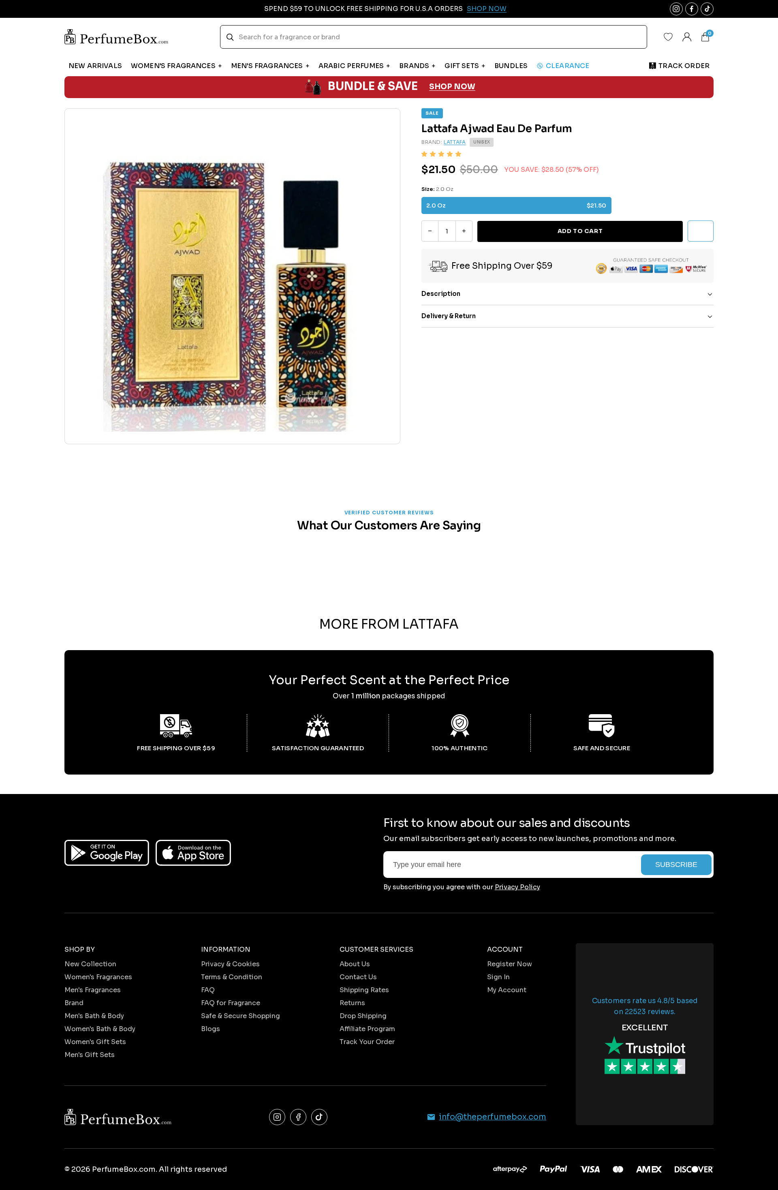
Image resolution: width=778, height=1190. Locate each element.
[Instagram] (277, 1117)
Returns (352, 1003)
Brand (73, 1003)
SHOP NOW (452, 86)
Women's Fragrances (98, 977)
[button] (441, 154)
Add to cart (580, 231)
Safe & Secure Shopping (240, 1016)
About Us (355, 964)
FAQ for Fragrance (230, 1003)
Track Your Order (367, 1042)
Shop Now (487, 8)
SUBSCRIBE (676, 864)
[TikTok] (319, 1117)
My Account (506, 990)
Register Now (509, 964)
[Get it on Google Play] (106, 853)
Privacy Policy (517, 887)
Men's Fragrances (92, 990)
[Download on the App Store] (193, 853)
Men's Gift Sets (89, 1055)
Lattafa (455, 142)
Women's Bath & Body (99, 1029)
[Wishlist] (668, 37)
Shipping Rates (364, 990)
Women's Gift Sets (95, 1042)
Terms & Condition (231, 977)
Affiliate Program (367, 1029)
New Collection (90, 964)
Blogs (210, 1029)
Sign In (498, 977)
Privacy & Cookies (230, 964)
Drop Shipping (363, 1016)
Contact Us (358, 977)
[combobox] (433, 37)
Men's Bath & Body (94, 1016)
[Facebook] (298, 1117)
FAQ (208, 990)
